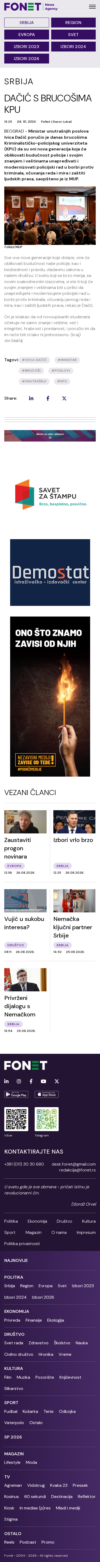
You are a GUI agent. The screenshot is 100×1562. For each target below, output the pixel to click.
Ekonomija (37, 1221)
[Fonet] (31, 7)
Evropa (26, 34)
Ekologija (55, 1320)
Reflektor (87, 1496)
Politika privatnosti (22, 1243)
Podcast (28, 1542)
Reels (9, 1542)
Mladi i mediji (68, 1508)
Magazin (34, 1232)
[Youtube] (43, 1081)
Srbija (26, 22)
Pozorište (44, 1377)
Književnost (70, 1377)
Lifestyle (12, 1462)
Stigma (11, 1519)
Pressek (80, 1485)
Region (73, 22)
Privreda (12, 1320)
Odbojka (67, 1411)
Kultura (89, 1221)
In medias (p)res (35, 1508)
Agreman (13, 1485)
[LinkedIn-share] (31, 398)
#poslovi (60, 370)
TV (7, 1477)
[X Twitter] (56, 1081)
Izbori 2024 (73, 46)
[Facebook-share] (47, 398)
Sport (9, 1232)
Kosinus (11, 1496)
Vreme (65, 1354)
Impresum (86, 1232)
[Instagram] (19, 1081)
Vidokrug (36, 1485)
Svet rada (13, 1343)
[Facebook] (31, 1081)
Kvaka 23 (58, 1485)
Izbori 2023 (26, 46)
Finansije (34, 1320)
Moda (31, 1462)
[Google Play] (16, 1094)
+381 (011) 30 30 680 (24, 1164)
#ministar (67, 360)
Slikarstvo (13, 1388)
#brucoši (31, 370)
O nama (59, 1232)
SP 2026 (13, 1437)
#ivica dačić (34, 360)
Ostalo (36, 1422)
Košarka (30, 1411)
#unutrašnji (34, 381)
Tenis (48, 1411)
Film (7, 1377)
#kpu (62, 381)
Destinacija (62, 1496)
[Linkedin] (6, 1081)
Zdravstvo (39, 1343)
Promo (48, 1542)
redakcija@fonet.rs (77, 1170)
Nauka (82, 1343)
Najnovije (16, 1260)
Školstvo (62, 1343)
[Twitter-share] (64, 398)
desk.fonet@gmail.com (74, 1164)
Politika (11, 1221)
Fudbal (10, 1411)
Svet (73, 34)
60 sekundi (35, 1496)
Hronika (46, 1354)
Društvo (64, 1221)
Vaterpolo (14, 1422)
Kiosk (9, 1508)
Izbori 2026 (26, 58)
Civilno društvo (18, 1354)
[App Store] (47, 1094)
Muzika (23, 1377)
